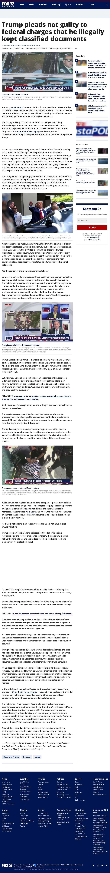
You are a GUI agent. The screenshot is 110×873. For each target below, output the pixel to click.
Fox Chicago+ (98, 787)
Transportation (43, 782)
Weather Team (25, 792)
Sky (76, 797)
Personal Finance (8, 823)
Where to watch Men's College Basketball (98, 836)
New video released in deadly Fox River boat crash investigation (97, 75)
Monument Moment (45, 823)
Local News (6, 782)
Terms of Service (93, 240)
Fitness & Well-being (27, 821)
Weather (24, 779)
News (37, 757)
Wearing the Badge (45, 818)
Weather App (24, 794)
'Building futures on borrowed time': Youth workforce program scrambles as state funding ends (85, 172)
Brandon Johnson (63, 795)
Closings (23, 789)
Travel (40, 784)
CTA (39, 787)
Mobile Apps (79, 816)
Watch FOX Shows (99, 795)
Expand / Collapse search (107, 4)
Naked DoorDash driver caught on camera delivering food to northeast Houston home (86, 151)
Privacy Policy (94, 238)
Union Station (43, 797)
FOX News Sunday (8, 804)
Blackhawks (79, 784)
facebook (93, 865)
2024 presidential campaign (28, 131)
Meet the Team (80, 826)
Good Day (5, 794)
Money (5, 810)
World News (6, 787)
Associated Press (7, 48)
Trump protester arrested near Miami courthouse (21, 488)
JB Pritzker (60, 792)
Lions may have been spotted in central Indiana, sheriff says (86, 160)
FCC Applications (81, 836)
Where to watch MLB (100, 823)
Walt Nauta (30, 511)
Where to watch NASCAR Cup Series (100, 826)
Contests (78, 823)
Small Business (7, 829)
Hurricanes (24, 797)
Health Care (24, 823)
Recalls (22, 826)
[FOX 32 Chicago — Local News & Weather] (9, 4)
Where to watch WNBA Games (98, 848)
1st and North (43, 813)
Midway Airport (43, 795)
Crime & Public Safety (7, 791)
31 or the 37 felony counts (24, 692)
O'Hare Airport (43, 792)
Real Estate (6, 826)
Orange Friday (43, 826)
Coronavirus (24, 816)
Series (41, 810)
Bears (77, 782)
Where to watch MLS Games (100, 853)
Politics (26, 757)
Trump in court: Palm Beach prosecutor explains (20, 345)
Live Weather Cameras (24, 783)
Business (5, 813)
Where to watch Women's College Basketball (99, 843)
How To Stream (80, 813)
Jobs (3, 821)
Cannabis (23, 818)
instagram (98, 865)
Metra (40, 790)
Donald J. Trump (19, 48)
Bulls (76, 787)
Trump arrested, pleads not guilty (15, 94)
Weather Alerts (25, 786)
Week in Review (43, 816)
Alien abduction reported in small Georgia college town (85, 182)
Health (23, 810)
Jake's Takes (97, 782)
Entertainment (100, 779)
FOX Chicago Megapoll (6, 800)
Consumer (5, 816)
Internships (79, 831)
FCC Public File (80, 834)
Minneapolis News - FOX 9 (63, 823)
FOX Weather (24, 799)
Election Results (62, 784)
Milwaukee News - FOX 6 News (63, 814)
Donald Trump (16, 107)
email (106, 865)
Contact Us (79, 821)
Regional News (64, 810)
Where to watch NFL (100, 816)
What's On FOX (98, 784)
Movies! (96, 792)
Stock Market (6, 831)
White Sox (78, 792)
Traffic (41, 779)
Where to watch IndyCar (98, 831)
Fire (76, 795)
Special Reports (7, 797)
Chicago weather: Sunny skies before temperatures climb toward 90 (86, 192)
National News (7, 784)
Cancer (22, 813)
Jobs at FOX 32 (80, 829)
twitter (102, 865)
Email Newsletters (81, 818)
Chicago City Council (64, 797)
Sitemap (78, 839)
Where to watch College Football (99, 819)
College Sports (80, 800)
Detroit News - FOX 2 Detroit (63, 819)
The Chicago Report (64, 787)
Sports (78, 779)
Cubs (77, 790)
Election (59, 782)
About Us (79, 810)
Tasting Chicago (44, 821)
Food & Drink (98, 790)
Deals (4, 818)
